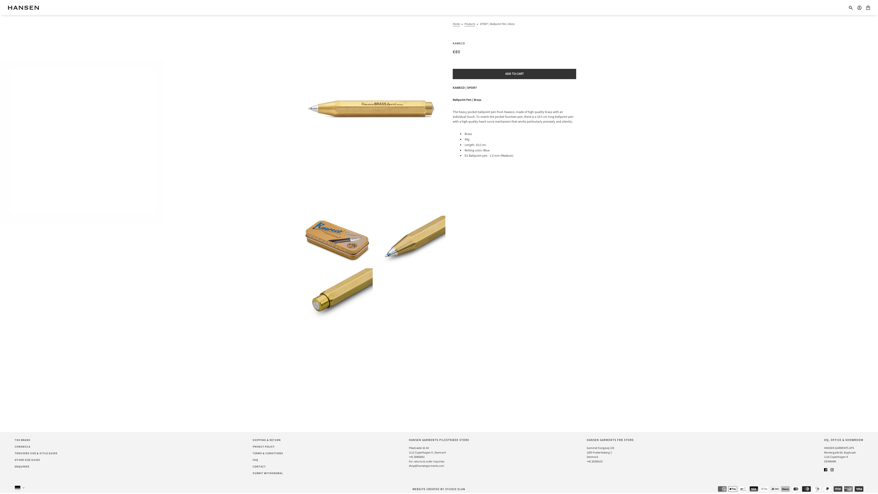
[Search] (850, 7)
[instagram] (832, 469)
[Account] (859, 7)
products (469, 24)
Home (456, 24)
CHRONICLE (22, 447)
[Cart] (868, 7)
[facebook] (825, 469)
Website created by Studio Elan (438, 489)
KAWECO (459, 43)
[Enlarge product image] (373, 114)
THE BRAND (22, 440)
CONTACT (259, 467)
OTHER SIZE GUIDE (27, 460)
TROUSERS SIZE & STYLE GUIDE (36, 453)
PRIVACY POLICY (264, 447)
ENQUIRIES (22, 467)
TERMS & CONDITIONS (268, 453)
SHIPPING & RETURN (267, 440)
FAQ (255, 460)
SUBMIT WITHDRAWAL (268, 473)
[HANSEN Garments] (23, 8)
